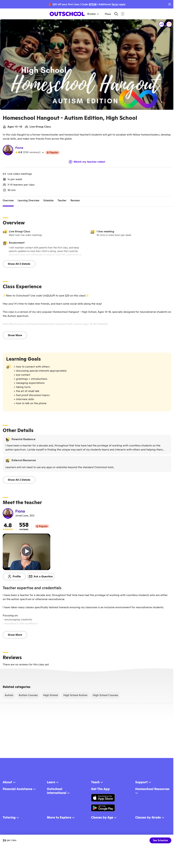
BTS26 (93, 4)
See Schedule (160, 840)
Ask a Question (43, 576)
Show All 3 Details (19, 264)
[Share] (161, 24)
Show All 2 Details (19, 480)
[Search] (116, 14)
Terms (114, 4)
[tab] (8, 200)
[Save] (169, 24)
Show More (15, 335)
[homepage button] (67, 14)
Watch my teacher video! (89, 162)
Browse (91, 13)
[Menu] (122, 14)
